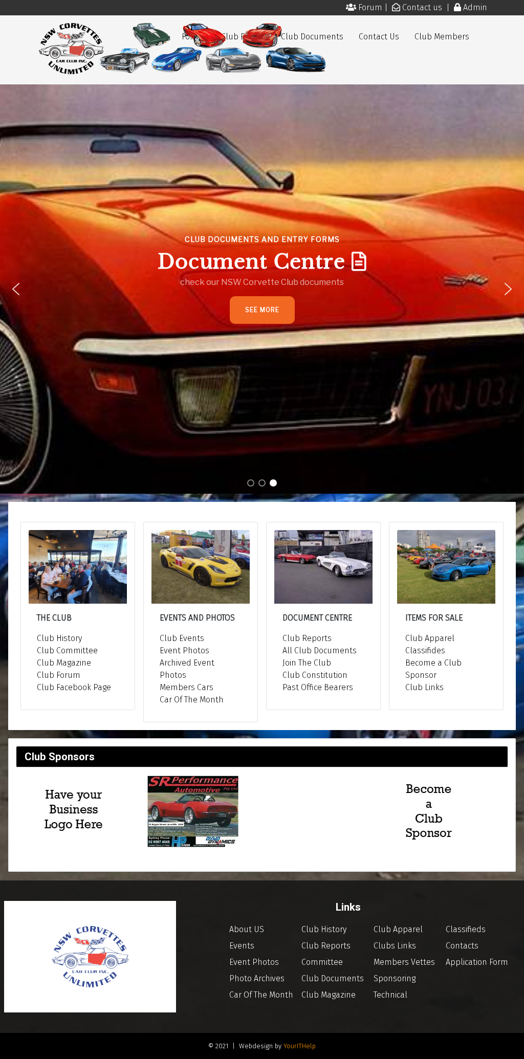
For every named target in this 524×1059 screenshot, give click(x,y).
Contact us (423, 7)
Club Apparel (429, 638)
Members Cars (186, 687)
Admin (475, 7)
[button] (262, 289)
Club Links (424, 687)
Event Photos (184, 650)
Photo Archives (257, 978)
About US (246, 929)
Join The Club (306, 663)
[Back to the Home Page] (90, 956)
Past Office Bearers (317, 687)
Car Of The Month (192, 699)
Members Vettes (404, 962)
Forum (371, 7)
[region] (262, 289)
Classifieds (466, 929)
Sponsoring (395, 978)
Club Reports (307, 638)
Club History (59, 638)
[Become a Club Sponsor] (74, 811)
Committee (322, 962)
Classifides (425, 650)
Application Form (477, 962)
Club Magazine (64, 663)
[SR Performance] (192, 811)
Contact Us (379, 36)
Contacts (462, 946)
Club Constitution (314, 675)
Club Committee (67, 650)
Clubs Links (395, 946)
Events (241, 946)
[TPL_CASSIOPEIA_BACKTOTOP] (506, 1040)
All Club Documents (319, 650)
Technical (390, 995)
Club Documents (332, 978)
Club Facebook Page (74, 687)
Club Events (182, 638)
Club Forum (58, 675)
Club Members (441, 36)
